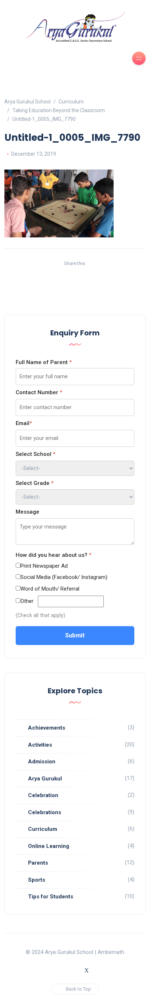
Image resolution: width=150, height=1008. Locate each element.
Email (24, 423)
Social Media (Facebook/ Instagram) (63, 577)
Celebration (43, 795)
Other (26, 601)
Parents (38, 863)
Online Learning (48, 846)
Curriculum (42, 829)
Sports (36, 880)
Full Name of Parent (43, 362)
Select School (35, 454)
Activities (40, 745)
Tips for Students (50, 896)
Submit (75, 635)
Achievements (46, 728)
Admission (41, 761)
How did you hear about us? (53, 555)
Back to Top (78, 989)
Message (27, 512)
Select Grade (34, 483)
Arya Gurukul (45, 778)
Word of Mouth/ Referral (49, 588)
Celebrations (44, 812)
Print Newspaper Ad (44, 566)
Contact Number (39, 392)
